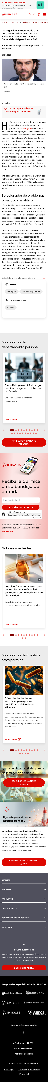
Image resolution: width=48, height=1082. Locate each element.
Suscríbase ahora (24, 968)
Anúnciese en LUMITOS (23, 1043)
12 (14, 433)
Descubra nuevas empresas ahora (24, 862)
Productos (7, 899)
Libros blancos (9, 908)
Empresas (6, 890)
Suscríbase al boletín (21, 507)
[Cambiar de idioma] (39, 14)
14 (20, 433)
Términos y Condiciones (29, 1069)
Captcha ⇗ (35, 518)
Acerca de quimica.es (24, 1053)
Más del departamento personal (24, 442)
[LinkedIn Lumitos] (24, 1032)
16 (25, 433)
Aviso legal (9, 1069)
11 (12, 433)
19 (33, 433)
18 (30, 433)
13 (17, 433)
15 (22, 433)
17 (28, 433)
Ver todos (7, 531)
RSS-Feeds (7, 927)
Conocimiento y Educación (15, 918)
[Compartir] (34, 14)
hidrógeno (27, 128)
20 (36, 433)
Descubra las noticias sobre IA (24, 783)
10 (37, 430)
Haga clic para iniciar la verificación (23, 515)
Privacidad (24, 1074)
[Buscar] (30, 14)
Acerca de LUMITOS (23, 1048)
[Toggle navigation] (44, 15)
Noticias (6, 880)
